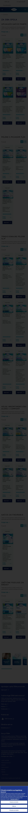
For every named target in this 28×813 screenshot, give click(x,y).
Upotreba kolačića (14, 799)
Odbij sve (14, 806)
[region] (14, 799)
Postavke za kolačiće (14, 802)
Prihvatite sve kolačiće (14, 810)
